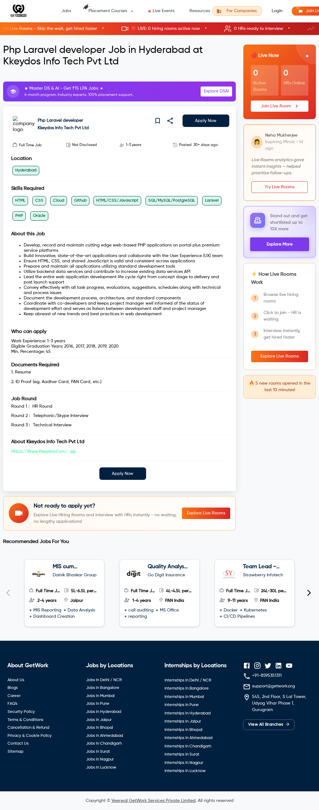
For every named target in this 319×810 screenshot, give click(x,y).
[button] (159, 28)
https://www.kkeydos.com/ (39, 451)
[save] (157, 121)
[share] (170, 121)
